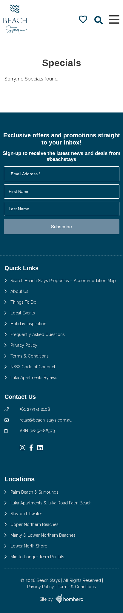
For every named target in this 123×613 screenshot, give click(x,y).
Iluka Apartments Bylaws (33, 377)
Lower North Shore (28, 546)
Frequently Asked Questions (37, 334)
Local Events (22, 313)
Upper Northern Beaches (34, 524)
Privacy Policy (23, 345)
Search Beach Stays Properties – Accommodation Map (63, 280)
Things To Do (23, 302)
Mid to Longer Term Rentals (37, 556)
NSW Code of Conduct (32, 366)
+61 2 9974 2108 (35, 409)
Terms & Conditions (29, 356)
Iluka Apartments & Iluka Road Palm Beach (51, 503)
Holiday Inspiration (28, 323)
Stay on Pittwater (26, 513)
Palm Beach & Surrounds (34, 492)
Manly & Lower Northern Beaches (43, 535)
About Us (19, 291)
